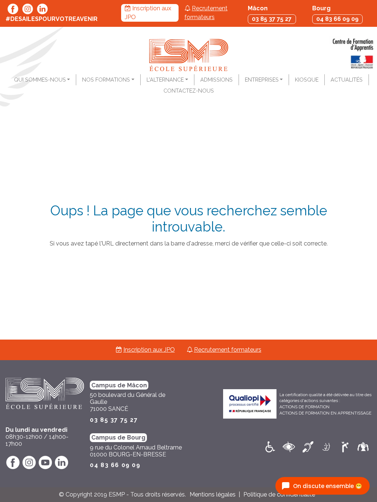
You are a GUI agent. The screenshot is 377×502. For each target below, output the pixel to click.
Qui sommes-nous (40, 79)
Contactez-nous (188, 90)
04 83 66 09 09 (337, 18)
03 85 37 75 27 (272, 18)
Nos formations (106, 79)
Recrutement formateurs (227, 349)
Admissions (216, 79)
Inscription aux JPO (149, 349)
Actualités (347, 79)
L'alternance (165, 79)
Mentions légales (213, 494)
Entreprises (262, 79)
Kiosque (306, 79)
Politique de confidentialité (279, 494)
